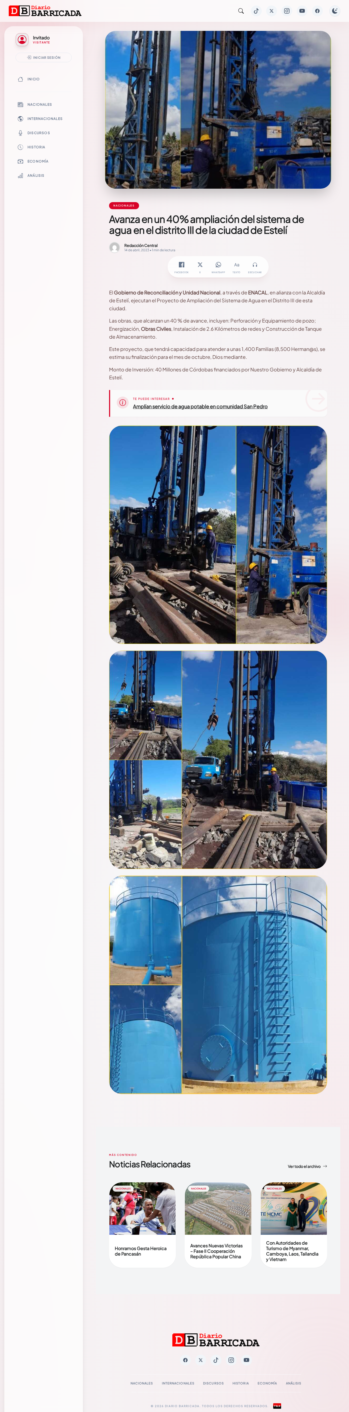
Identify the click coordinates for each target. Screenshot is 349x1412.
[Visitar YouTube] (302, 10)
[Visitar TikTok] (256, 10)
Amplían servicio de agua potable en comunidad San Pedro (200, 406)
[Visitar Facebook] (317, 10)
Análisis (36, 175)
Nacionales (40, 104)
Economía (38, 161)
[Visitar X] (271, 10)
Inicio (34, 79)
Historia (37, 147)
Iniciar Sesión (47, 57)
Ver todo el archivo (304, 1166)
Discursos (39, 133)
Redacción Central (141, 245)
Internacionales (45, 119)
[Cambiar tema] (334, 10)
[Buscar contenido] (241, 10)
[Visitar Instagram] (286, 10)
